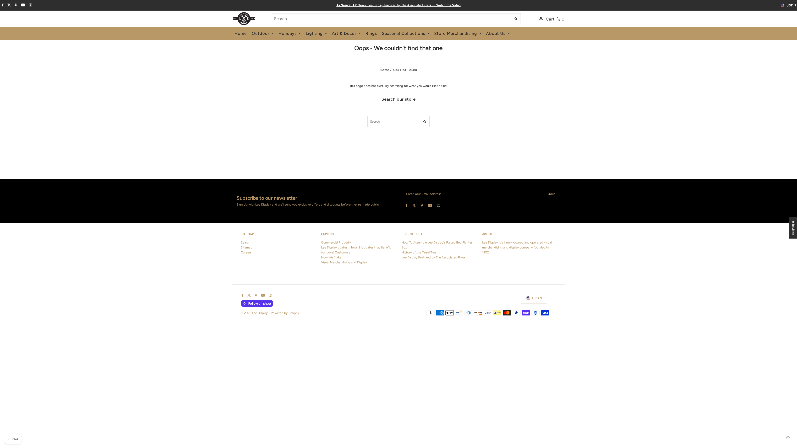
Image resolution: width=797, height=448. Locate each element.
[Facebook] (2, 5)
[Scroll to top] (788, 437)
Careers (246, 252)
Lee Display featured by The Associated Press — (398, 5)
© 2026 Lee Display (255, 313)
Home (384, 70)
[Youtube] (22, 5)
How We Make (331, 257)
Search (245, 242)
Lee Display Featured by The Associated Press (434, 257)
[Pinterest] (15, 5)
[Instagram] (30, 5)
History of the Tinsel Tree (419, 252)
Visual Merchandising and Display (344, 262)
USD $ (791, 5)
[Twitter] (8, 5)
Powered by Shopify (285, 313)
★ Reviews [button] (793, 227)
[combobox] (391, 18)
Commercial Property (336, 242)
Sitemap (246, 247)
